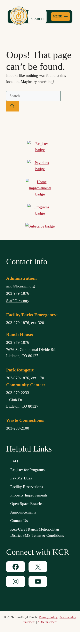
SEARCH (37, 19)
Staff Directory (17, 301)
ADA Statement (47, 622)
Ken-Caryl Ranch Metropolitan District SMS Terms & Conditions (37, 532)
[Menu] (60, 16)
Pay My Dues (21, 478)
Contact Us (19, 520)
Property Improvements (28, 495)
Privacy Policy (48, 617)
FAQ (14, 461)
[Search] (12, 106)
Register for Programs (27, 470)
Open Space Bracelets (27, 503)
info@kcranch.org (20, 286)
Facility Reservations (26, 487)
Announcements (23, 512)
